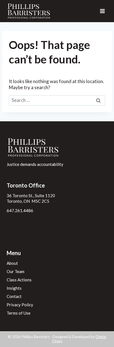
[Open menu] (102, 11)
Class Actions (19, 279)
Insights (14, 288)
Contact (14, 296)
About (12, 263)
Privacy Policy (20, 304)
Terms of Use (18, 312)
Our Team (15, 271)
